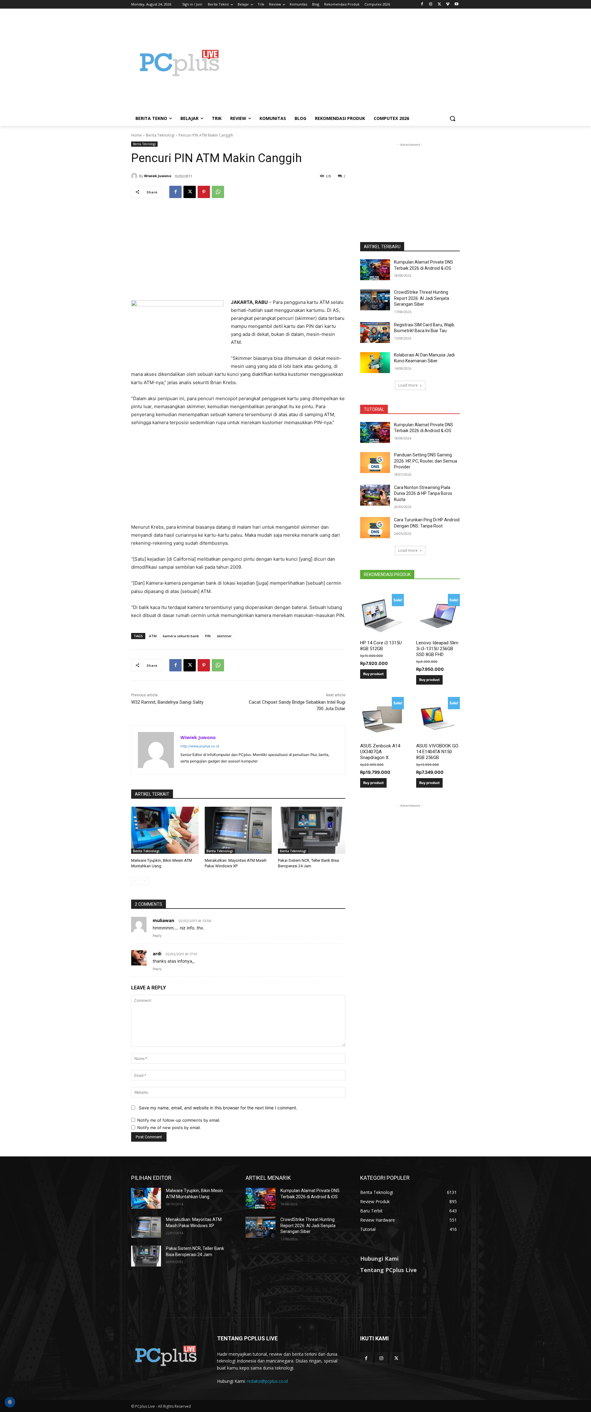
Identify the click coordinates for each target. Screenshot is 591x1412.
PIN (208, 636)
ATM (153, 636)
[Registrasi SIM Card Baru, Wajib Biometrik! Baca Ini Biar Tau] (375, 332)
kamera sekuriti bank (181, 636)
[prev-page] (135, 881)
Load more (408, 385)
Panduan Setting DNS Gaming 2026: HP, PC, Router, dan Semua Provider (425, 460)
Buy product (373, 674)
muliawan (163, 920)
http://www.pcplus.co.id (199, 746)
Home (136, 135)
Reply (157, 935)
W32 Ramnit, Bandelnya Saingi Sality (167, 702)
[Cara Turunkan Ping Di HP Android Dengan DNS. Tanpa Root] (375, 527)
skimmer (224, 636)
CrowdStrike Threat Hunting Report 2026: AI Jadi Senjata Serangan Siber (421, 298)
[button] (452, 118)
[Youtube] (456, 4)
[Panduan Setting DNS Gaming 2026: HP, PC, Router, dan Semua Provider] (375, 462)
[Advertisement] (345, 63)
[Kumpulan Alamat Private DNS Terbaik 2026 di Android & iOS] (375, 269)
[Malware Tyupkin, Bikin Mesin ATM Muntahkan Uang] (165, 830)
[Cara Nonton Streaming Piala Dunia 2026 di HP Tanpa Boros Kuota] (375, 495)
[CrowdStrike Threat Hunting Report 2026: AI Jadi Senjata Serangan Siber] (375, 299)
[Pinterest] (204, 192)
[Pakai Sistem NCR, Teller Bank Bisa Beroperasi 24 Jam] (311, 830)
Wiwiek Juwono (157, 175)
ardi (157, 954)
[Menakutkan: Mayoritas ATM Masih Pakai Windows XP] (238, 830)
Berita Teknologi (160, 135)
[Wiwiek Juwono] (135, 176)
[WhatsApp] (218, 192)
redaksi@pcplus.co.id (267, 1381)
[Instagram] (430, 4)
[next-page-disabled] (145, 881)
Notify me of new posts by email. (169, 1127)
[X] (439, 4)
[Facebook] (422, 4)
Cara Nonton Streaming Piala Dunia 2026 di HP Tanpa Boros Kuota (423, 493)
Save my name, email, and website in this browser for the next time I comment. (218, 1107)
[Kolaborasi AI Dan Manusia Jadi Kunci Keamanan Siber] (375, 362)
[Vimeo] (447, 4)
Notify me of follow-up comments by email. (178, 1120)
